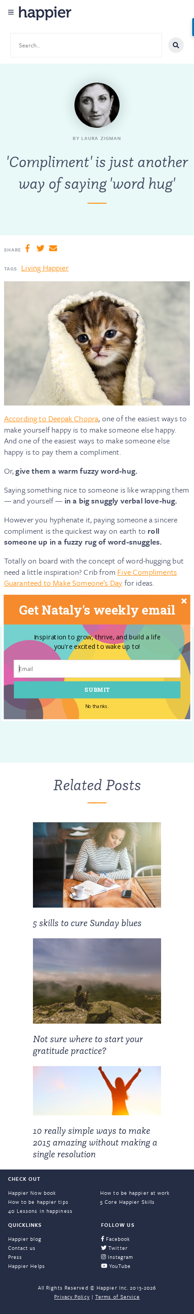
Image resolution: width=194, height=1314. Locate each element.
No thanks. (97, 706)
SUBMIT (97, 689)
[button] (97, 609)
